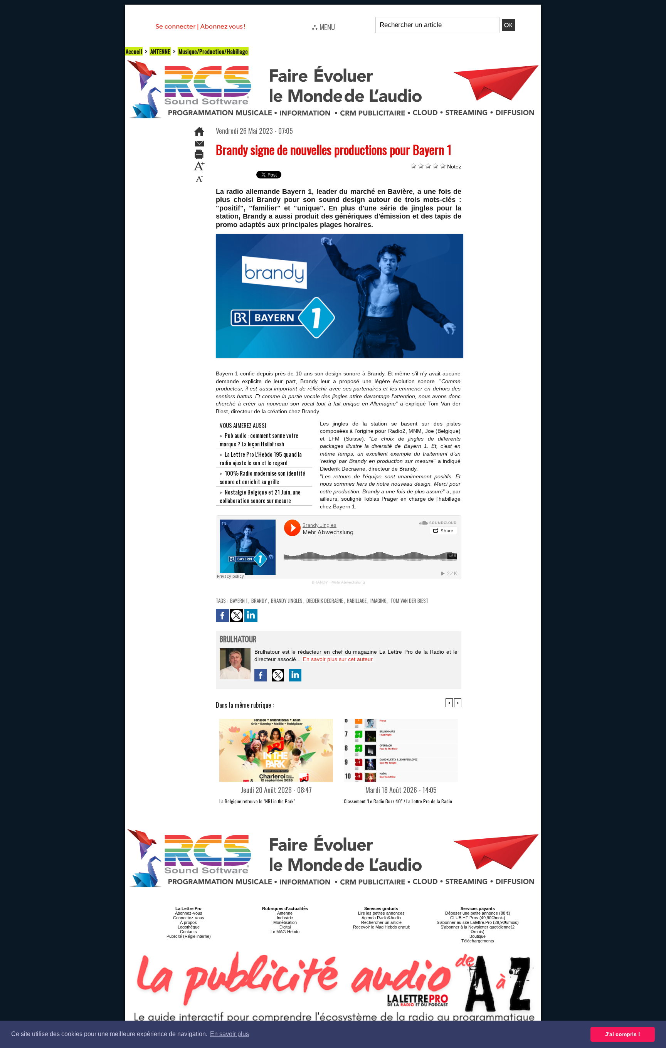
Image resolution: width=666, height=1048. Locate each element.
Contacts (188, 931)
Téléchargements (477, 941)
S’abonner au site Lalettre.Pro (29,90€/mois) (478, 922)
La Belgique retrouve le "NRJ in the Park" (257, 801)
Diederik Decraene (324, 600)
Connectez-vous (188, 917)
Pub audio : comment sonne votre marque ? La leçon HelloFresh (259, 439)
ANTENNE (160, 51)
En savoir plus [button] (229, 1034)
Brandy (259, 600)
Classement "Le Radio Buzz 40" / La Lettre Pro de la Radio (398, 801)
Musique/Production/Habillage (213, 51)
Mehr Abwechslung (348, 582)
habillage (357, 600)
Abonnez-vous (188, 913)
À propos (188, 922)
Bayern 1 (238, 600)
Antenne (285, 913)
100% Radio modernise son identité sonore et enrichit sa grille (262, 477)
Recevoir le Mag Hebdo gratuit (381, 927)
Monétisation (285, 922)
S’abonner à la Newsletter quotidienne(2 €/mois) (478, 929)
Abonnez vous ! (222, 26)
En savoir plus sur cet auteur (338, 659)
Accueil (134, 51)
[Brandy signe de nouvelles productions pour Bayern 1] (340, 236)
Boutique (477, 936)
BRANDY (320, 582)
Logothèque (189, 927)
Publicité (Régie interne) (188, 936)
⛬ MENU (323, 26)
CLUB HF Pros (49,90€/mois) (477, 917)
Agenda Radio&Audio (381, 917)
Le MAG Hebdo (285, 931)
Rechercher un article (381, 922)
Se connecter (175, 26)
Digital (285, 927)
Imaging (378, 600)
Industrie (285, 917)
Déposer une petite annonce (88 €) (477, 913)
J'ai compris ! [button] (622, 1034)
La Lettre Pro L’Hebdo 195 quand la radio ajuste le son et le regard (261, 458)
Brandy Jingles (287, 600)
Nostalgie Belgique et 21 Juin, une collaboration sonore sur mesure (260, 496)
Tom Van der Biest (409, 600)
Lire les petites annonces (381, 913)
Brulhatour (238, 639)
